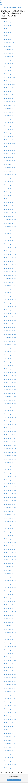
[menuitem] (1, 3)
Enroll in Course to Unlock (14, 780)
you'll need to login (20, 778)
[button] (1, 1)
